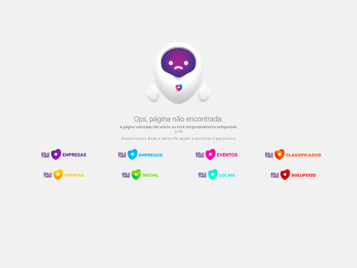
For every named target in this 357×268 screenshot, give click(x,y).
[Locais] (216, 179)
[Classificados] (293, 159)
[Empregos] (140, 159)
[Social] (140, 179)
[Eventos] (217, 159)
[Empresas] (63, 159)
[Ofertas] (64, 179)
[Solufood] (293, 179)
